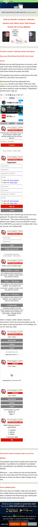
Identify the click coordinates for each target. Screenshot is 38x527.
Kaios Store (4, 84)
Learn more (4, 524)
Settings (32, 524)
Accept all (15, 524)
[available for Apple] (12, 512)
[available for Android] (26, 512)
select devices (32, 12)
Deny (24, 524)
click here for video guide (15, 32)
